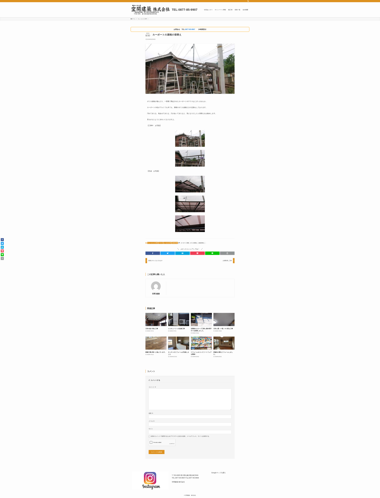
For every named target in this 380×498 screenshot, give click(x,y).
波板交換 (174, 243)
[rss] (248, 1)
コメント (152, 387)
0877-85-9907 (190, 29)
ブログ (160, 243)
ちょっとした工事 (152, 243)
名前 (151, 413)
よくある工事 (167, 243)
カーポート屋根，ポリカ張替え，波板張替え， (193, 243)
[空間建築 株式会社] (150, 10)
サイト (151, 429)
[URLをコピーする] (227, 253)
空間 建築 (156, 294)
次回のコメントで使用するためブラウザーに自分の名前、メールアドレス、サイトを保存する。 (180, 436)
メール (152, 421)
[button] (152, 253)
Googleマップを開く (218, 473)
